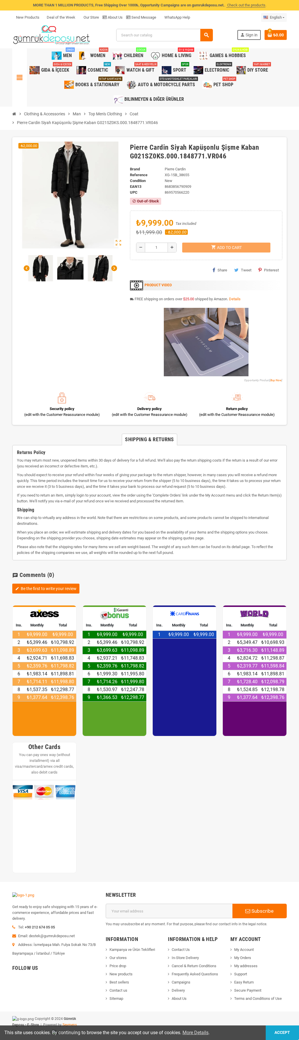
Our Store (91, 17)
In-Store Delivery (185, 958)
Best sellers (119, 982)
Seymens (69, 1025)
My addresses (246, 966)
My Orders (242, 958)
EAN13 (135, 186)
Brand (135, 169)
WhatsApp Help (177, 17)
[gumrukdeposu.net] (52, 35)
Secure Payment (247, 990)
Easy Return (244, 982)
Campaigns (181, 982)
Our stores (118, 958)
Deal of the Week (61, 17)
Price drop (117, 966)
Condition (138, 181)
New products (121, 974)
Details (235, 299)
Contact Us (181, 949)
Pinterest (271, 270)
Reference (138, 175)
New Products (27, 17)
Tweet (246, 270)
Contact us (118, 990)
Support (240, 974)
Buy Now (275, 380)
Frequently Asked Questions (195, 974)
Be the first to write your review (46, 588)
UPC (134, 192)
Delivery (178, 990)
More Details (195, 1032)
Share (222, 270)
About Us (115, 17)
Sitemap (116, 998)
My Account (244, 949)
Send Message (143, 17)
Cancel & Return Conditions (194, 966)
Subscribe (262, 911)
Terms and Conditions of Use (258, 998)
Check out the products (245, 5)
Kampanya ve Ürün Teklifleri (132, 949)
